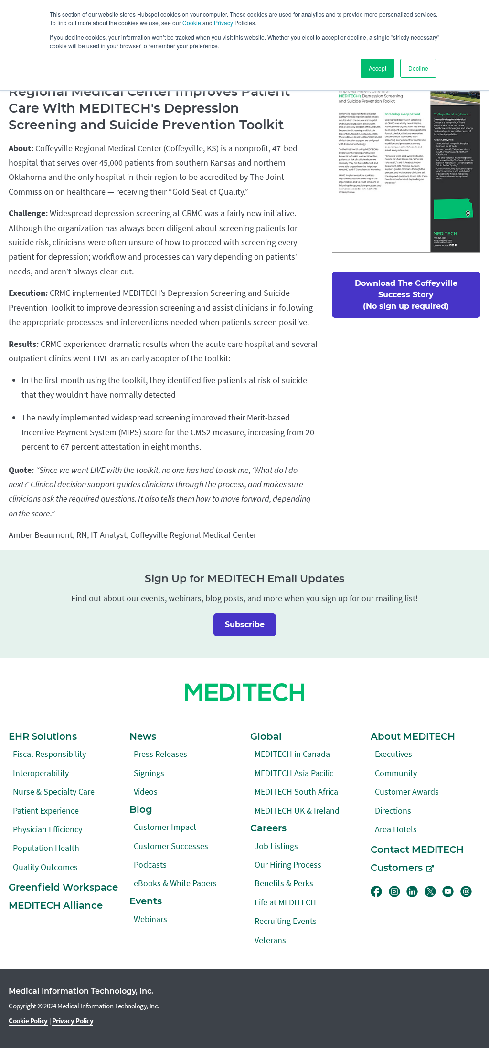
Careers (268, 828)
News (142, 736)
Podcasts (150, 864)
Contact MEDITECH (417, 849)
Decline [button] (418, 68)
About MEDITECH (413, 736)
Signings (149, 772)
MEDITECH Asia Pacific (294, 772)
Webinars (150, 918)
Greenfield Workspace (63, 887)
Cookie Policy (28, 1020)
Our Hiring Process (288, 864)
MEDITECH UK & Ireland (297, 810)
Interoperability (41, 772)
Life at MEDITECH (285, 902)
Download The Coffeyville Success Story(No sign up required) (406, 295)
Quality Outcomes (45, 866)
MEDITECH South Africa (296, 791)
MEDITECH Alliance (56, 905)
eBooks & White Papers (175, 883)
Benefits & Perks (284, 883)
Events (145, 901)
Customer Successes (171, 845)
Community (396, 772)
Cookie (191, 23)
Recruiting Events (286, 920)
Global (266, 736)
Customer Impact (165, 826)
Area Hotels (396, 829)
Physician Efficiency (47, 829)
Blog (140, 809)
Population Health (46, 847)
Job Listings (276, 845)
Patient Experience (46, 810)
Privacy (223, 23)
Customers (397, 867)
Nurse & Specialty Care (54, 791)
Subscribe (245, 624)
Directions (393, 810)
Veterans (270, 939)
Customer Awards (407, 791)
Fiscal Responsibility (49, 753)
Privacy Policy (73, 1020)
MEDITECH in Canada (292, 753)
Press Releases (160, 753)
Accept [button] (377, 68)
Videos (146, 791)
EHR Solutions (43, 736)
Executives (393, 753)
